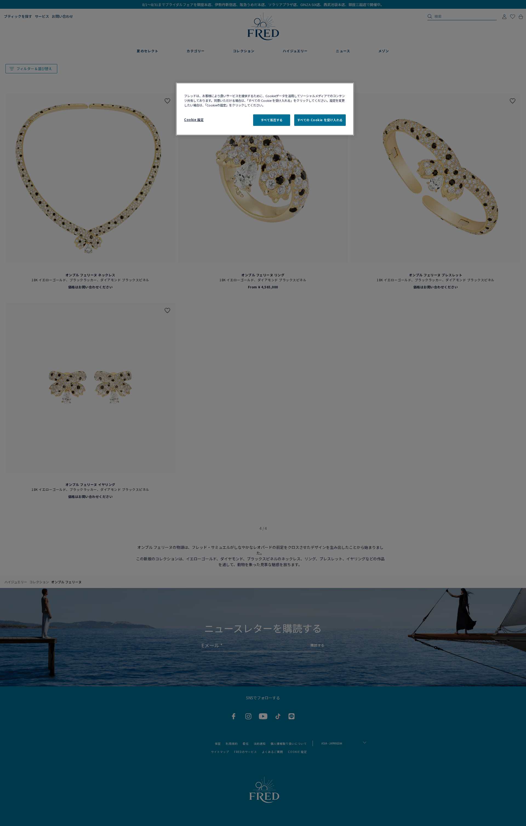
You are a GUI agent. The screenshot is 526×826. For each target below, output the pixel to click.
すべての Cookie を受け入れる (320, 120)
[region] (265, 109)
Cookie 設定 (194, 119)
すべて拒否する (272, 120)
